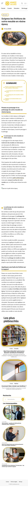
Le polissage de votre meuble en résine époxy (14, 95)
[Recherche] (22, 3)
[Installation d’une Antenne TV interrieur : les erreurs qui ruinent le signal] (14, 455)
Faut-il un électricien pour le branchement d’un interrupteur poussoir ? (12, 445)
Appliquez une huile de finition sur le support (13, 99)
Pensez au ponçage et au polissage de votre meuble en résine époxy (13, 87)
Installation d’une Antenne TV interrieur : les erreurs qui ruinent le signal (13, 466)
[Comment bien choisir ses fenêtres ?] (14, 370)
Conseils (16, 348)
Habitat (16, 383)
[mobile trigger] (2, 3)
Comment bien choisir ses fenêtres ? (14, 386)
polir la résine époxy (18, 178)
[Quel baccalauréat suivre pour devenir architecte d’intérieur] (14, 335)
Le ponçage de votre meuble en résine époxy (14, 91)
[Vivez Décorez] (10, 3)
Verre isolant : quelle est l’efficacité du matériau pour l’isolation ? (11, 423)
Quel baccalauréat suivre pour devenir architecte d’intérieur (14, 352)
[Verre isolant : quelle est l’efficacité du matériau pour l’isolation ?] (14, 412)
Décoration (5, 14)
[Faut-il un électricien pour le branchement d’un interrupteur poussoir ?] (14, 433)
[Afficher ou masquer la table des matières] (21, 83)
